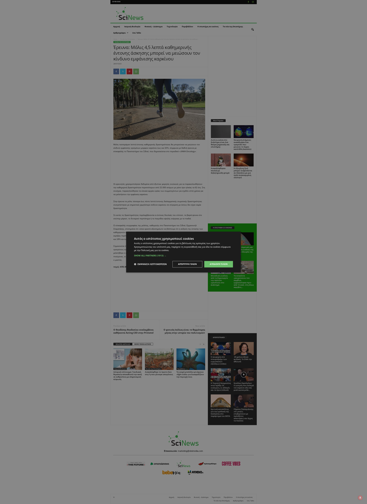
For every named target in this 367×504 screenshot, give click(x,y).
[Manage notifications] (360, 497)
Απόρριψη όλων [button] (187, 264)
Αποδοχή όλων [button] (219, 264)
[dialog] (183, 252)
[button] (183, 255)
